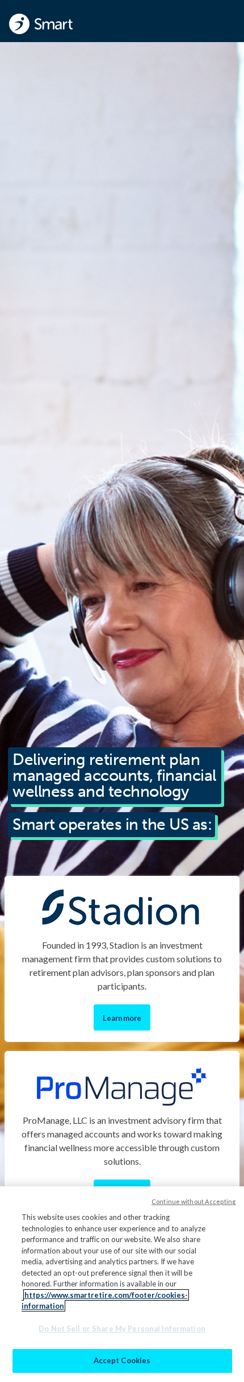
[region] (122, 1284)
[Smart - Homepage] (41, 24)
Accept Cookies (122, 1360)
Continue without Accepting (193, 1201)
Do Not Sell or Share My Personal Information (122, 1328)
